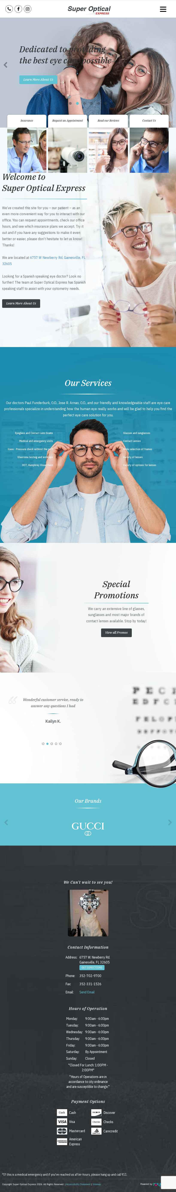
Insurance (27, 120)
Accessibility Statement (78, 1184)
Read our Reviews (108, 120)
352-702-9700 (90, 976)
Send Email (87, 992)
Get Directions (92, 967)
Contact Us (149, 120)
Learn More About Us (38, 79)
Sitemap (97, 1184)
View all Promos (116, 632)
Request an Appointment (67, 120)
